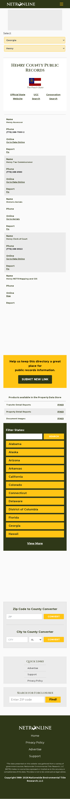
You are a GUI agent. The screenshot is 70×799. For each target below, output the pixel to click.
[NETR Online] (21, 3)
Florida (14, 517)
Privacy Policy (35, 680)
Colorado (15, 485)
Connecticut (18, 493)
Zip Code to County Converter (35, 609)
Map (8, 296)
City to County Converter (35, 631)
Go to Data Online (15, 142)
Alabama (15, 444)
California (16, 476)
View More (35, 543)
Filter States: (15, 430)
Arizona (14, 460)
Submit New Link (35, 379)
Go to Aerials (13, 219)
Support (32, 674)
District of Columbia (23, 509)
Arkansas (15, 468)
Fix (7, 152)
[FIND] (60, 405)
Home (35, 735)
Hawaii (13, 534)
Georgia (14, 525)
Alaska (13, 452)
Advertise (33, 668)
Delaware (16, 501)
